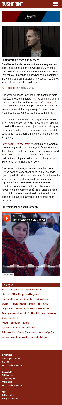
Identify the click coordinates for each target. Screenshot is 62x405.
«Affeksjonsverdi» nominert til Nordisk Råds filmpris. (26, 337)
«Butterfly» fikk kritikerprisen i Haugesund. (21, 294)
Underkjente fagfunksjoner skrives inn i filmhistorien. (26, 303)
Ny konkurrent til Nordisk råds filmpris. (19, 327)
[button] (55, 4)
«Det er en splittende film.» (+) (15, 322)
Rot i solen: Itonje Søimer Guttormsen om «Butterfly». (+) (28, 332)
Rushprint (12, 4)
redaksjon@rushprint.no (12, 365)
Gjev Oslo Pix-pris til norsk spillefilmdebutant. (22, 289)
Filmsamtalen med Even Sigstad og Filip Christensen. (26, 299)
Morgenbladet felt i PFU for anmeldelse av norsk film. (26, 308)
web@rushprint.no (10, 398)
